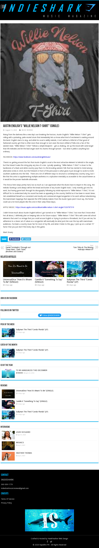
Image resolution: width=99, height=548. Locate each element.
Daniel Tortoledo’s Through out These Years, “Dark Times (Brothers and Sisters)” (18, 249)
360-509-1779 (7, 484)
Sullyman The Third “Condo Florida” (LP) (32, 329)
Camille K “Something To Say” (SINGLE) (31, 401)
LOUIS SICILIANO (23, 432)
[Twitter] (51, 541)
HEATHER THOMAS (24, 453)
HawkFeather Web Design (58, 539)
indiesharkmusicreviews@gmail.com (15, 488)
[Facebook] (47, 541)
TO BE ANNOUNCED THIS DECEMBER (31, 370)
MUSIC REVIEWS (27, 130)
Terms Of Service (7, 499)
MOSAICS (20, 442)
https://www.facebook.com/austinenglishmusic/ (32, 157)
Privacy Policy (6, 503)
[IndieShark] (49, 10)
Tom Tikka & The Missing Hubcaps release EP (83, 247)
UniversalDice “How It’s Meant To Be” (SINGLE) (17, 280)
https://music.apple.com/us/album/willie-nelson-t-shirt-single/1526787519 (45, 207)
